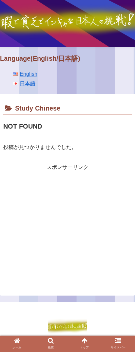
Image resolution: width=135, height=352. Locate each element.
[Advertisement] (67, 218)
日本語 (27, 83)
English (28, 74)
